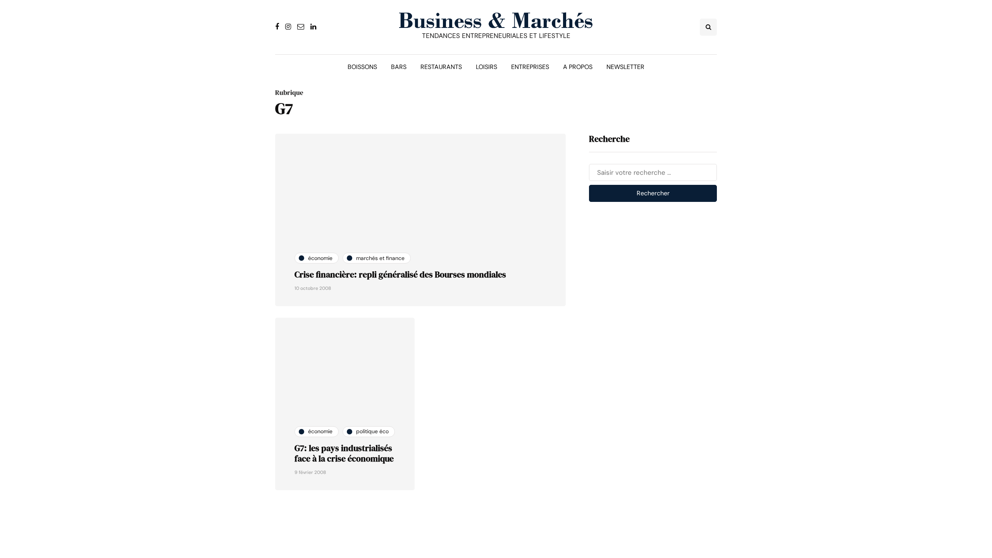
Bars (398, 67)
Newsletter (625, 67)
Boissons (362, 67)
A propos (577, 67)
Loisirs (486, 67)
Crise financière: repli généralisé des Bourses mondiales (400, 274)
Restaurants (441, 67)
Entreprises (530, 67)
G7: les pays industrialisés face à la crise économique (344, 453)
